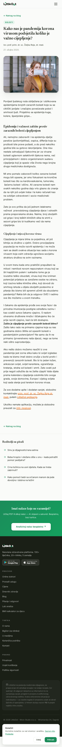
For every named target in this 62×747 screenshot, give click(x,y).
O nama (6, 626)
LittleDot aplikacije (27, 397)
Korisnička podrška (11, 640)
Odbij (38, 740)
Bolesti (9, 22)
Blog (4, 596)
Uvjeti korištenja (9, 665)
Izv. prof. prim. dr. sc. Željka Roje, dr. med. (23, 45)
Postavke (9, 734)
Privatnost (7, 660)
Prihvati (50, 740)
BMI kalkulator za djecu (13, 611)
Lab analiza (7, 606)
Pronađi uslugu (9, 581)
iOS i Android (23, 408)
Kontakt (6, 645)
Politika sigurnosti (10, 670)
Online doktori (8, 576)
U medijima (7, 636)
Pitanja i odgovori (10, 601)
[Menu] (56, 4)
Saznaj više (50, 731)
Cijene (5, 586)
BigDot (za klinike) (10, 631)
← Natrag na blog (12, 15)
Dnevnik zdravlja (10, 591)
